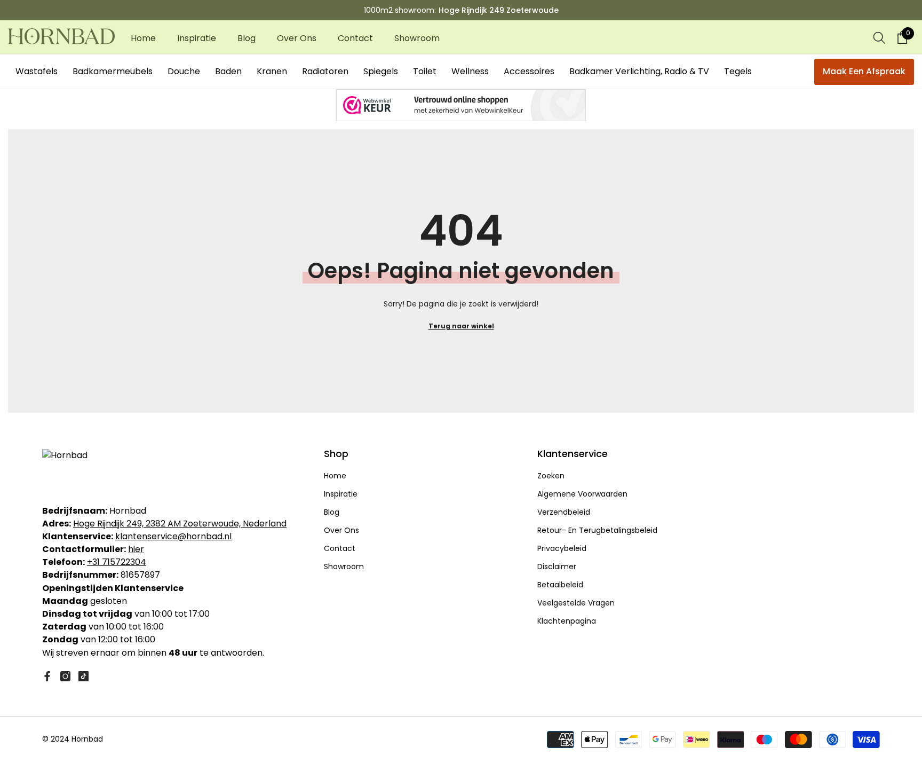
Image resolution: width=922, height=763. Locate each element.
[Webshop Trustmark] (461, 105)
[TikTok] (83, 676)
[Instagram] (65, 676)
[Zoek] (879, 37)
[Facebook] (47, 676)
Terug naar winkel (461, 326)
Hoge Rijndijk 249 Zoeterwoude (499, 10)
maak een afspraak (864, 71)
